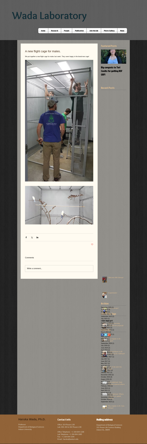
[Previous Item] (105, 56)
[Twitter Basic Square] (105, 334)
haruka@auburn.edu (70, 439)
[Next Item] (123, 56)
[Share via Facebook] (26, 237)
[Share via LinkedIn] (37, 237)
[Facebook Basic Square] (102, 334)
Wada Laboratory (49, 15)
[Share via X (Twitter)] (32, 237)
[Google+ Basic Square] (109, 334)
